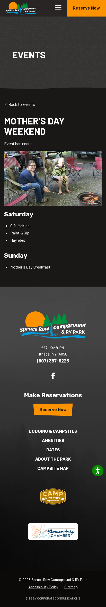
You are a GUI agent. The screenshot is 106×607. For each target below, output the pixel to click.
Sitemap (71, 587)
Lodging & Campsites (53, 431)
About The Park (53, 459)
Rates (53, 449)
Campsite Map (53, 468)
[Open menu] (58, 7)
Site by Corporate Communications (53, 598)
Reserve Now (86, 8)
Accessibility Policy (43, 587)
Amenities (53, 440)
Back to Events (21, 104)
